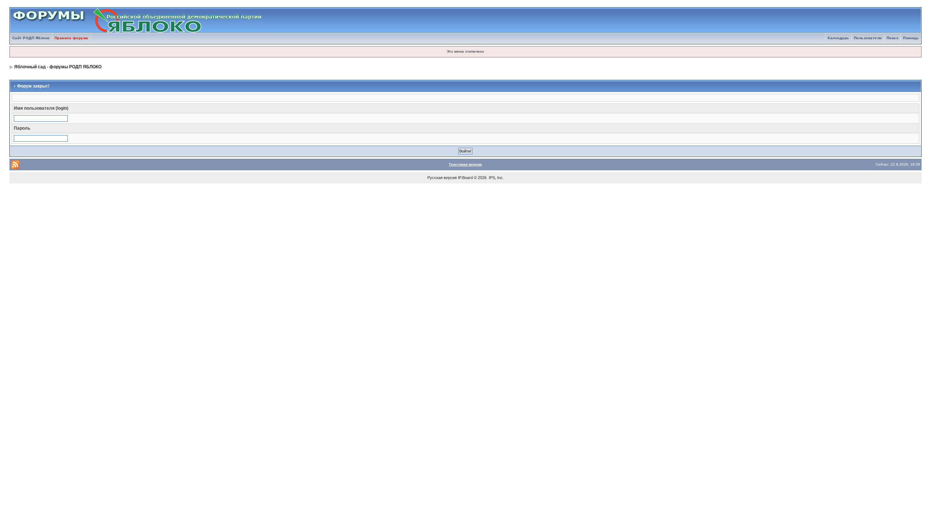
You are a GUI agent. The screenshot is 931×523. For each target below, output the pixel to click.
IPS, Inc (496, 177)
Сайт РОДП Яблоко (31, 38)
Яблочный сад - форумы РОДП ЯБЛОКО (57, 66)
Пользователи (868, 38)
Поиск (893, 38)
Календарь (838, 38)
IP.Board (465, 177)
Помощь (911, 38)
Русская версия (442, 177)
